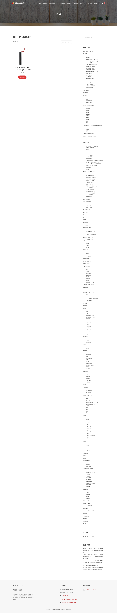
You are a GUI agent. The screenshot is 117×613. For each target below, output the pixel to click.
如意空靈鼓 (85, 92)
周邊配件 (88, 169)
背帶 (87, 131)
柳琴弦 (89, 328)
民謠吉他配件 (86, 258)
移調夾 (84, 455)
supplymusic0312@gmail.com (69, 602)
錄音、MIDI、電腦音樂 (91, 165)
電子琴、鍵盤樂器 (90, 147)
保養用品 (89, 431)
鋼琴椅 (87, 367)
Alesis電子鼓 (89, 300)
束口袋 (89, 82)
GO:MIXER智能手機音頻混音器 (93, 164)
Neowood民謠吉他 (90, 179)
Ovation (88, 139)
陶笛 (87, 409)
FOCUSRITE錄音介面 (88, 292)
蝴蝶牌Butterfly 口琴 (91, 404)
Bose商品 (85, 334)
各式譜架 (88, 494)
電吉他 (87, 245)
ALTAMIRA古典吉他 (88, 237)
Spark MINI (88, 233)
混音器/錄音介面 (90, 282)
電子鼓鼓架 (90, 155)
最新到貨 (85, 513)
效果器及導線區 (87, 460)
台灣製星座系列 (89, 87)
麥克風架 (88, 114)
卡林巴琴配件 (89, 73)
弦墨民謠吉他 (89, 196)
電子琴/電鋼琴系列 (90, 472)
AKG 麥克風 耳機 (87, 201)
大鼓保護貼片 (89, 363)
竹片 (88, 438)
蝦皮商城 (76, 3)
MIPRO (85, 95)
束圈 (88, 423)
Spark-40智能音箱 (90, 231)
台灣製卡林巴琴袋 (90, 78)
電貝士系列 (88, 479)
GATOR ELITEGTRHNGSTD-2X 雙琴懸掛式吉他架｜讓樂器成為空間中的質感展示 (93, 568)
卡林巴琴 (85, 53)
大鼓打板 (89, 157)
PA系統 (87, 271)
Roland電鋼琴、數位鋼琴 (92, 146)
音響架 (87, 117)
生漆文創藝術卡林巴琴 (91, 64)
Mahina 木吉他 (89, 184)
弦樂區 (84, 441)
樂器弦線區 (85, 371)
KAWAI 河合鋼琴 (87, 261)
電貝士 (87, 247)
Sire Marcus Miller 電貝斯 (89, 133)
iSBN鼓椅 (88, 368)
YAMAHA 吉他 (89, 182)
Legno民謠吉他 (89, 194)
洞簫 (87, 312)
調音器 (84, 458)
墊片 (88, 437)
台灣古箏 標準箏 (90, 315)
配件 (87, 121)
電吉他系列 (88, 478)
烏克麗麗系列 (89, 481)
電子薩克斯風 (89, 158)
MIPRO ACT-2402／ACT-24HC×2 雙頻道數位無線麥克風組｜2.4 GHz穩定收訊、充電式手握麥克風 (93, 556)
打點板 (87, 361)
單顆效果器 (88, 466)
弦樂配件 (88, 445)
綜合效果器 (88, 342)
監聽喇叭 (88, 277)
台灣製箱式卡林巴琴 (91, 66)
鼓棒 (87, 356)
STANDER (85, 287)
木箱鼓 (84, 219)
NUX (84, 217)
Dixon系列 (85, 212)
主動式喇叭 (88, 273)
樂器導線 (88, 464)
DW (84, 214)
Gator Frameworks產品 (88, 105)
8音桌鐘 (88, 400)
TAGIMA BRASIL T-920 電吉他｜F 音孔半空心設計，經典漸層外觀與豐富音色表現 (93, 561)
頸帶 (88, 424)
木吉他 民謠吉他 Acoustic (89, 171)
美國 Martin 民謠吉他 (91, 177)
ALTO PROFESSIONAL (89, 284)
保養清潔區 (85, 453)
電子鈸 (89, 153)
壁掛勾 (87, 123)
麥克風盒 (88, 109)
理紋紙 (89, 428)
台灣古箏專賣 (86, 90)
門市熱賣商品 (86, 516)
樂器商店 (69, 3)
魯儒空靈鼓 (85, 521)
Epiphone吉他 (86, 199)
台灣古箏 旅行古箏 (90, 317)
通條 (88, 430)
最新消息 (45, 3)
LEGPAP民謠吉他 (90, 175)
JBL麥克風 (88, 392)
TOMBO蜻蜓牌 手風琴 (88, 511)
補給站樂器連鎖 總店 (91, 590)
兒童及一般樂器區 (87, 395)
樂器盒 (87, 110)
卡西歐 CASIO (86, 263)
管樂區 (84, 415)
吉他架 (87, 112)
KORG (84, 290)
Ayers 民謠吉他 (89, 187)
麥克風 (84, 384)
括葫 (87, 398)
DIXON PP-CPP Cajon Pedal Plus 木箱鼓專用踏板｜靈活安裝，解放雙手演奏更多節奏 (93, 550)
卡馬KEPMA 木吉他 (90, 191)
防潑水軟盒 (90, 84)
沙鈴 (87, 407)
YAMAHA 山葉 (86, 266)
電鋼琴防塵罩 (89, 358)
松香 (88, 448)
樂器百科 (82, 3)
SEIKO (84, 344)
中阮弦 (89, 324)
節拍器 (87, 348)
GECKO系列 (89, 75)
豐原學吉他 (62, 3)
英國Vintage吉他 (90, 180)
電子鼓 (87, 149)
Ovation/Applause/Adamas (89, 136)
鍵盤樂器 (88, 278)
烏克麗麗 (85, 305)
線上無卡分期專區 (87, 503)
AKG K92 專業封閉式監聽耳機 (90, 565)
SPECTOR (85, 249)
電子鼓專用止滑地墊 (91, 365)
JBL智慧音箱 (86, 387)
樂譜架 (87, 116)
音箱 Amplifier (86, 500)
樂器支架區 (85, 489)
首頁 (40, 3)
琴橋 (88, 450)
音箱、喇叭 (88, 167)
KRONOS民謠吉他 (90, 193)
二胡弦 (89, 331)
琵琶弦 (89, 329)
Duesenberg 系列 (87, 256)
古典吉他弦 (88, 380)
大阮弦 (89, 326)
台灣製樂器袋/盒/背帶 (88, 468)
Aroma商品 (85, 222)
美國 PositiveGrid (87, 227)
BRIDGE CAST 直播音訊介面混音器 (94, 160)
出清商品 (85, 518)
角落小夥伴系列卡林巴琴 (92, 59)
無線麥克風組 (89, 102)
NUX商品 (85, 303)
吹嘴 (88, 433)
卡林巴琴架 (88, 76)
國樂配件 (88, 319)
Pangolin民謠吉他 (90, 189)
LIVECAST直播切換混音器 (92, 162)
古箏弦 (89, 322)
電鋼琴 (87, 280)
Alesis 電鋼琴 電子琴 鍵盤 (92, 298)
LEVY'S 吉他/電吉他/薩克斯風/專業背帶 (92, 125)
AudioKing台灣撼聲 (87, 505)
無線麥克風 (88, 99)
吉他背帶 (88, 474)
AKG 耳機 (88, 205)
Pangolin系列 (89, 63)
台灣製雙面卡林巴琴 (91, 70)
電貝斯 (87, 253)
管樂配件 (88, 419)
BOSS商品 (85, 336)
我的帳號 (90, 3)
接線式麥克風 (89, 100)
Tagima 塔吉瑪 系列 (88, 240)
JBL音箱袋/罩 (89, 390)
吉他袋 (87, 340)
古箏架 (87, 493)
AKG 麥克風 (89, 207)
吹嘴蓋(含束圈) (91, 435)
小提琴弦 (88, 382)
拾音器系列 (85, 508)
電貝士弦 (88, 378)
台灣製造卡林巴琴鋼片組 (92, 71)
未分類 (84, 523)
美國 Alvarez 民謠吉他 (91, 186)
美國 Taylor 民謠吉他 (88, 51)
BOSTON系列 (86, 209)
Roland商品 (86, 142)
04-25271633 (65, 595)
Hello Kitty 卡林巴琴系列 (92, 61)
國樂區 (84, 308)
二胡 (87, 313)
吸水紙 (89, 426)
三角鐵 (87, 406)
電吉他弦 (88, 376)
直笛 (87, 411)
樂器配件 (85, 350)
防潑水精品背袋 (91, 86)
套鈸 (87, 360)
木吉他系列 (88, 476)
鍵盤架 (87, 119)
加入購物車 (22, 77)
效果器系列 (88, 485)
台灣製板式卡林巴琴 (91, 68)
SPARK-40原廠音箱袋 (91, 234)
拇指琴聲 (88, 57)
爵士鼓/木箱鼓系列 (90, 483)
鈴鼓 (87, 413)
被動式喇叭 (88, 275)
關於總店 (96, 3)
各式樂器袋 (88, 486)
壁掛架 (87, 129)
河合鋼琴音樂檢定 (53, 3)
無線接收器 (88, 354)
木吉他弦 (88, 375)
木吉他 (87, 243)
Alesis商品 (85, 295)
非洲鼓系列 (85, 225)
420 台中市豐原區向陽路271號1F (70, 599)
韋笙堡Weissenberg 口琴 (92, 402)
